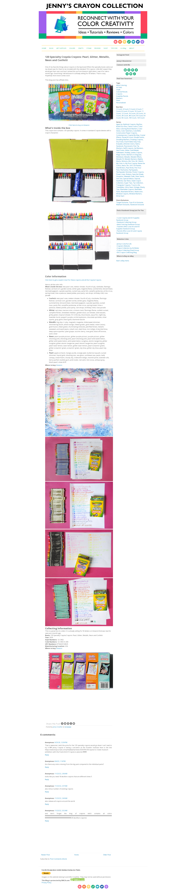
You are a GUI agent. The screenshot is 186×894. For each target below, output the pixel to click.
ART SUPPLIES (61, 48)
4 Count (125, 109)
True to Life (135, 185)
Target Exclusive (122, 202)
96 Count (124, 118)
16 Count (132, 113)
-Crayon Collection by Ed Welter (127, 248)
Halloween (120, 152)
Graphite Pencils (122, 96)
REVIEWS (97, 48)
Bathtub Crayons (129, 124)
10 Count (137, 111)
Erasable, (119, 144)
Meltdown (120, 157)
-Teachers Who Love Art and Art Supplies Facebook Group (128, 228)
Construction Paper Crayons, (126, 133)
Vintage (136, 187)
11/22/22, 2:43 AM (61, 798)
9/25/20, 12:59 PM (61, 742)
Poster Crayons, (138, 172)
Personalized (121, 103)
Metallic (127, 157)
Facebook (119, 146)
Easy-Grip (136, 142)
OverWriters (120, 168)
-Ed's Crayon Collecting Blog (126, 252)
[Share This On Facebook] (62, 724)
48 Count (132, 116)
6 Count (138, 109)
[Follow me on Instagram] (124, 43)
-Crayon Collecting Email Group (127, 250)
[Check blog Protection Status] (77, 880)
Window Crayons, (122, 194)
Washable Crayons (127, 189)
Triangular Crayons (123, 185)
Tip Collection (138, 183)
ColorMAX (137, 131)
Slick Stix (119, 179)
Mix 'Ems (131, 161)
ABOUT (131, 48)
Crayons (119, 94)
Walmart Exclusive (122, 205)
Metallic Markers (131, 159)
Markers (119, 98)
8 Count (124, 111)
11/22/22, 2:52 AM (61, 810)
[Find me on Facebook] (116, 43)
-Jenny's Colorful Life (123, 244)
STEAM (89, 48)
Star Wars (127, 181)
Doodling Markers (123, 139)
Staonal (137, 179)
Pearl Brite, (130, 168)
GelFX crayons (128, 148)
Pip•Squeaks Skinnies (124, 172)
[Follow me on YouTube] (133, 43)
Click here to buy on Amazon (79, 125)
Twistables (120, 187)
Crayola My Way (133, 135)
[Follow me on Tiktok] (129, 43)
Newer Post (45, 855)
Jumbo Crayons (136, 152)
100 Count (132, 118)
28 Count (124, 116)
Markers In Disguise (134, 155)
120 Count (141, 118)
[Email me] (142, 43)
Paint (118, 100)
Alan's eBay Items (122, 261)
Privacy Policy (46, 882)
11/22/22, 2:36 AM (61, 774)
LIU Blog (123, 48)
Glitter (127, 150)
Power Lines (120, 174)
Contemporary (121, 135)
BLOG (51, 48)
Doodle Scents (139, 137)
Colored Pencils (121, 92)
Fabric (137, 144)
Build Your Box (121, 126)
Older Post (107, 855)
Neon (124, 165)
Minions (125, 161)
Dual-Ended (128, 142)
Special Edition (128, 179)
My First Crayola (131, 163)
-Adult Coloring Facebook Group (128, 224)
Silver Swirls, (139, 176)
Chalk (118, 90)
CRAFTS (80, 48)
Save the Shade (137, 174)
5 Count (132, 109)
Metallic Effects (136, 157)
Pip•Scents (124, 170)
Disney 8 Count (127, 137)
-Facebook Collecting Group (126, 222)
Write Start (120, 196)
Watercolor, (139, 192)
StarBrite (119, 181)
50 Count (139, 116)
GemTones (120, 150)
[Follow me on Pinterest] (120, 43)
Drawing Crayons (136, 139)
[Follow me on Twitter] (138, 43)
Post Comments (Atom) (58, 859)
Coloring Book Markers (129, 129)
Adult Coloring (121, 85)
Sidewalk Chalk (129, 176)
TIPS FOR (114, 48)
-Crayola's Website (123, 246)
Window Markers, (135, 194)
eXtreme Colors (129, 144)
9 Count (131, 111)
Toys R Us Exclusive (136, 202)
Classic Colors (133, 126)
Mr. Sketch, (140, 161)
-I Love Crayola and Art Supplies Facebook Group (127, 219)
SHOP (106, 48)
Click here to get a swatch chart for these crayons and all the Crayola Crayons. (73, 280)
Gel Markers (138, 148)
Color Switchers (127, 131)
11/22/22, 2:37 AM (61, 786)
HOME (44, 48)
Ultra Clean (129, 187)
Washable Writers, (127, 192)
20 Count (139, 113)
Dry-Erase (120, 142)
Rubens (128, 174)
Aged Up (119, 124)
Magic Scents (121, 155)
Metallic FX (120, 159)
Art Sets (119, 87)
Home (76, 855)
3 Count (119, 109)
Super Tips (128, 183)
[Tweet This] (65, 724)
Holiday (127, 152)
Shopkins (119, 176)
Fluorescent (128, 146)
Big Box (139, 124)
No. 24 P (130, 165)
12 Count (124, 113)
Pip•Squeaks (133, 170)
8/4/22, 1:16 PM (60, 761)
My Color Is (120, 163)
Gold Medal (134, 150)
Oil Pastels (137, 165)
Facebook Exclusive (137, 205)
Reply (47, 755)
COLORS (72, 48)
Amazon (59, 365)
